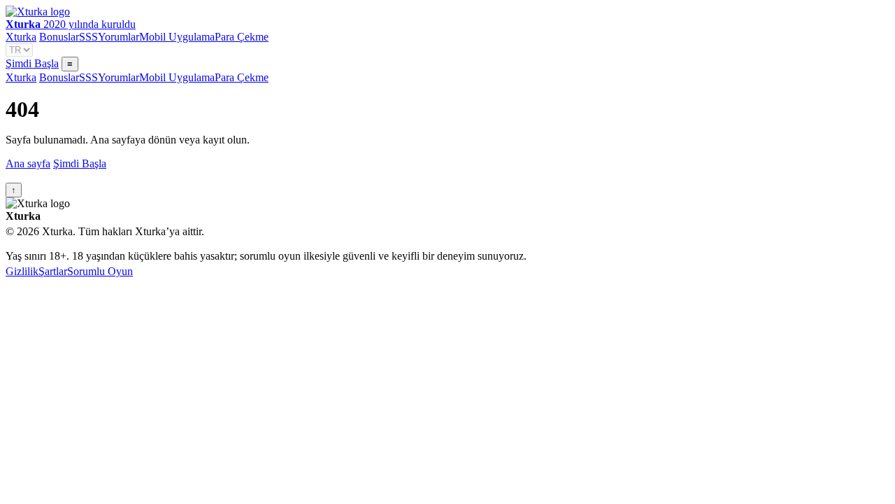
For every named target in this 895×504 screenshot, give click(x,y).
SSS (88, 37)
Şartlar (52, 271)
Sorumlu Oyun (100, 271)
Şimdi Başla (32, 63)
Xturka (21, 37)
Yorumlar (118, 37)
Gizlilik (22, 271)
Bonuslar (59, 37)
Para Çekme (241, 37)
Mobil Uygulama (177, 37)
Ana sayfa (28, 163)
